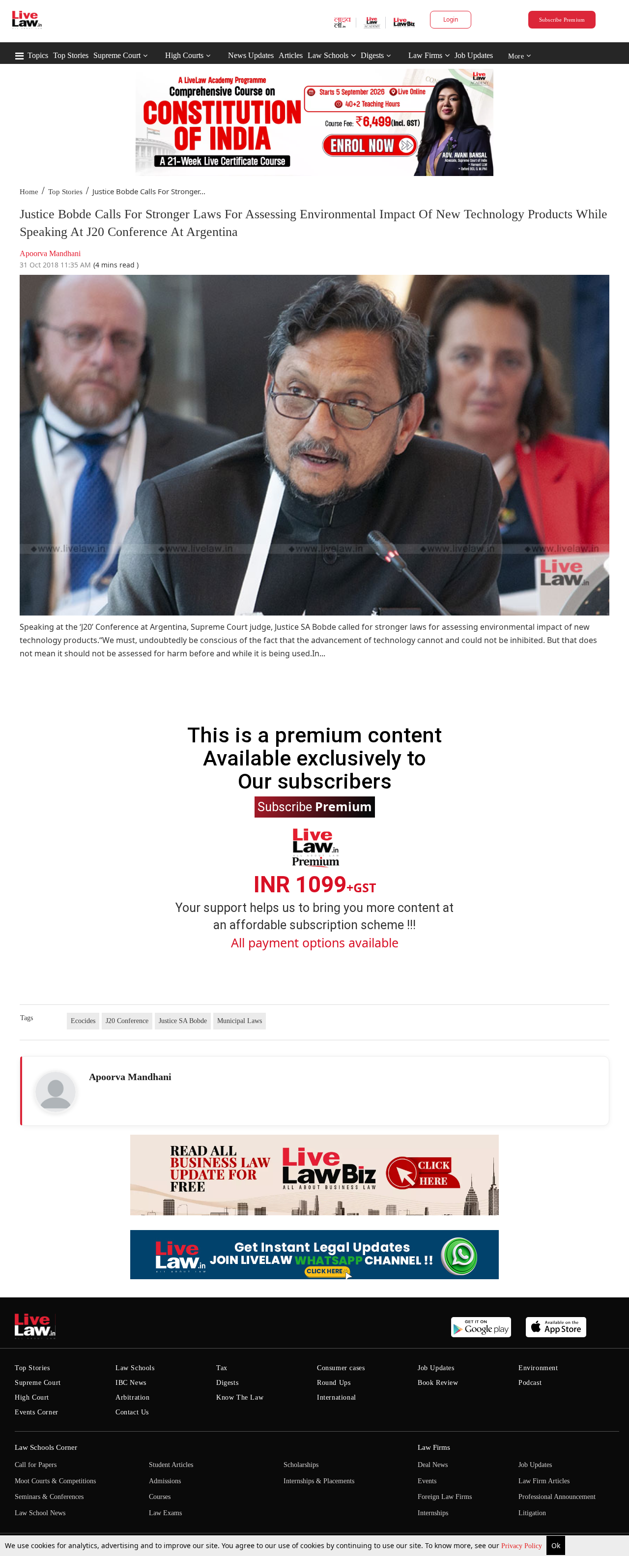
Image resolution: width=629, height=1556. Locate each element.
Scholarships (301, 1464)
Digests (372, 55)
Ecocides (83, 1021)
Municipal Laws (239, 1021)
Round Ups (333, 1382)
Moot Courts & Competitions (55, 1481)
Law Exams (165, 1513)
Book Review (438, 1382)
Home (29, 192)
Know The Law (239, 1397)
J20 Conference (127, 1021)
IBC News (130, 1382)
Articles (291, 55)
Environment (538, 1368)
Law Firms (425, 55)
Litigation (532, 1513)
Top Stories (70, 55)
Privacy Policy (522, 1546)
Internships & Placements (319, 1481)
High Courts (184, 55)
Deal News (433, 1464)
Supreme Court (117, 55)
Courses (160, 1496)
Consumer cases (341, 1368)
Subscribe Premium (562, 20)
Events (427, 1481)
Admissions (165, 1481)
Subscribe (314, 806)
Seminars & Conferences (49, 1496)
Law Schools (328, 55)
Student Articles (171, 1464)
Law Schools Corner (46, 1447)
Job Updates (474, 55)
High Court (32, 1397)
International (336, 1397)
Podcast (530, 1382)
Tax (222, 1368)
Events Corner (36, 1412)
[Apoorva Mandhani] (55, 1092)
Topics (38, 55)
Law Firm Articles (544, 1481)
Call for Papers (36, 1464)
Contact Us (132, 1412)
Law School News (40, 1513)
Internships (433, 1513)
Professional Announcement (557, 1496)
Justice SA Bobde (183, 1021)
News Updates (251, 55)
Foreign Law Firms (445, 1496)
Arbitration (132, 1397)
